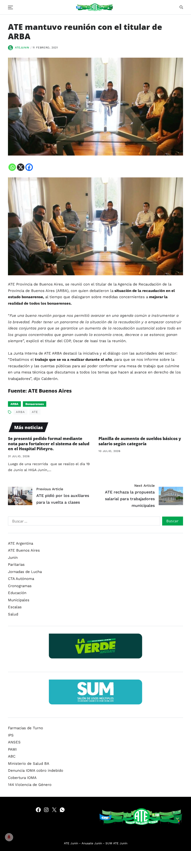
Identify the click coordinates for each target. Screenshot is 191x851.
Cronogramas (20, 586)
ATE (35, 412)
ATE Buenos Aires (24, 550)
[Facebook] (29, 167)
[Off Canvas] (10, 7)
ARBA (14, 404)
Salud (13, 614)
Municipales (18, 600)
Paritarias (16, 564)
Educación (17, 593)
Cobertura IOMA (22, 777)
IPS (11, 735)
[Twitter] (54, 810)
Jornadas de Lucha (25, 571)
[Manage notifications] (9, 837)
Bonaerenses (34, 404)
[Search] (181, 7)
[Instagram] (46, 810)
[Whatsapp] (12, 167)
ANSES (14, 742)
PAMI (12, 749)
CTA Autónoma (21, 578)
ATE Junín (71, 843)
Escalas (15, 607)
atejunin (22, 47)
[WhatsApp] (62, 810)
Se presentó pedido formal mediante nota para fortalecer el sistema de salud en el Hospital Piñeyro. (48, 444)
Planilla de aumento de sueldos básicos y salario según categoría (139, 441)
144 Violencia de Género (29, 784)
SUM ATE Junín (116, 843)
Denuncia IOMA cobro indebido (35, 770)
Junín (13, 557)
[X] (20, 167)
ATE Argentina (20, 543)
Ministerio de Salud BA (28, 763)
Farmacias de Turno (25, 728)
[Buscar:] (83, 522)
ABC (11, 756)
